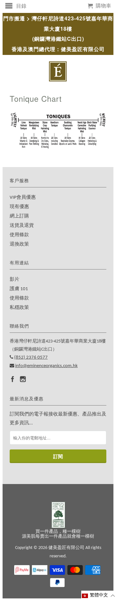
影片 (14, 279)
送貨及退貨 (22, 225)
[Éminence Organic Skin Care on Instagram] (23, 379)
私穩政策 (19, 307)
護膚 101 (19, 289)
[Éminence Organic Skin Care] (58, 71)
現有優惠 (19, 207)
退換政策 (19, 244)
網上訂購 (19, 216)
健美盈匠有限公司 (66, 547)
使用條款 (19, 235)
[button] (98, 596)
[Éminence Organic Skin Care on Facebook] (12, 379)
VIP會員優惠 (23, 197)
